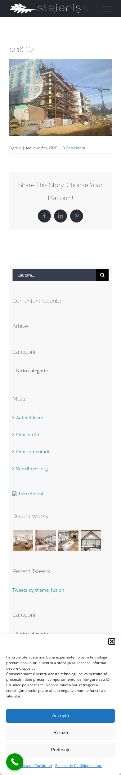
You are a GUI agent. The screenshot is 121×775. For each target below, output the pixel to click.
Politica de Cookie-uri (34, 765)
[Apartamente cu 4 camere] (45, 540)
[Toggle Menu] (107, 9)
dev (18, 147)
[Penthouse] (91, 540)
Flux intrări (27, 434)
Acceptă (60, 715)
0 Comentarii (74, 147)
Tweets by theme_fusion (38, 590)
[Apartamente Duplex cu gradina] (68, 540)
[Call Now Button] (14, 761)
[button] (112, 641)
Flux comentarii (32, 451)
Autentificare (29, 417)
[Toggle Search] (86, 9)
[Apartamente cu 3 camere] (23, 540)
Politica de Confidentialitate (78, 765)
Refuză (60, 732)
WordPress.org (32, 468)
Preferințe (60, 749)
